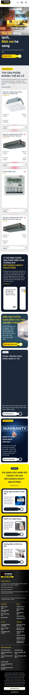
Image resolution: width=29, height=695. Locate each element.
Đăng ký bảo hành (21, 618)
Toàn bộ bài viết (14, 485)
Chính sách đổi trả (21, 635)
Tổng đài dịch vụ (20, 606)
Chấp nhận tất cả (14, 688)
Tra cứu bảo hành (21, 616)
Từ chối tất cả (14, 692)
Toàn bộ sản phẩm (5, 87)
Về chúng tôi (6, 283)
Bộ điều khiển (4, 617)
